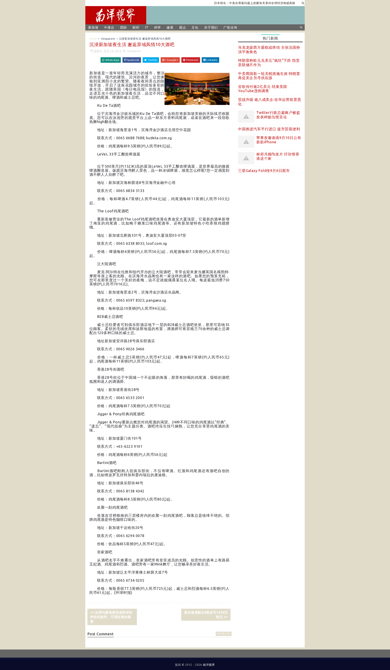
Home (93, 38)
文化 (195, 27)
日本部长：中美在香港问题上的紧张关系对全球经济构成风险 (242, 3)
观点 (182, 27)
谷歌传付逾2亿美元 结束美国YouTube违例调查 (262, 88)
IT (146, 27)
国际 (123, 27)
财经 (135, 27)
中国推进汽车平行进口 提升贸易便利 (269, 129)
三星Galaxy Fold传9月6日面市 (264, 170)
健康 (170, 27)
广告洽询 (230, 27)
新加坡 (93, 27)
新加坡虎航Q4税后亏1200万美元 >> (206, 615)
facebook (224, 633)
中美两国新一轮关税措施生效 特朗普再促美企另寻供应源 (269, 75)
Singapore (108, 38)
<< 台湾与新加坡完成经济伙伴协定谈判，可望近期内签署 (111, 617)
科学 (157, 27)
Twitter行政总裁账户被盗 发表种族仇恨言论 (278, 114)
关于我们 (211, 27)
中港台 (109, 27)
